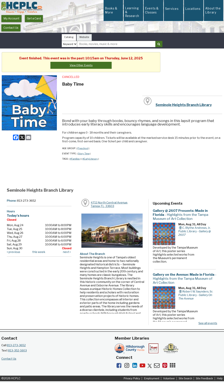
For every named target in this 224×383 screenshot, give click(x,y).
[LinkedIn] (136, 366)
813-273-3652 (16, 345)
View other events (81, 65)
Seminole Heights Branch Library (184, 105)
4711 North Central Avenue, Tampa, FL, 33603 (109, 204)
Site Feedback (204, 378)
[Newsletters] (158, 366)
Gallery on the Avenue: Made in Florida (184, 278)
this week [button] (38, 252)
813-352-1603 (17, 350)
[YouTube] (144, 366)
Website (84, 37)
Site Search (185, 378)
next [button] (66, 252)
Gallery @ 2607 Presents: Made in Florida (180, 214)
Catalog (69, 37)
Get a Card (34, 18)
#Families (75, 159)
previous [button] (14, 252)
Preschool (83, 148)
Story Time (83, 153)
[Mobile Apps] (173, 366)
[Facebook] (120, 366)
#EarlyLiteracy (90, 159)
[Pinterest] (166, 366)
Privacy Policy (132, 378)
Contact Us (11, 27)
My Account (11, 18)
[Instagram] (128, 366)
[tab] (69, 37)
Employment (151, 378)
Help (220, 378)
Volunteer (169, 378)
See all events (207, 323)
